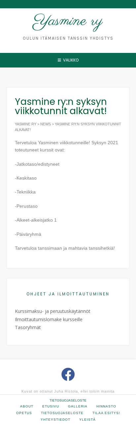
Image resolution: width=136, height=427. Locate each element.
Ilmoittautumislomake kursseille (49, 319)
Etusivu (50, 406)
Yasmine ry (68, 21)
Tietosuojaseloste (68, 400)
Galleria (77, 406)
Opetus (24, 413)
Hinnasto (106, 406)
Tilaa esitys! (106, 413)
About (26, 406)
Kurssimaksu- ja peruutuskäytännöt (52, 311)
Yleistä (87, 419)
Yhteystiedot (55, 419)
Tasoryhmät (28, 327)
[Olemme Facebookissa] (68, 374)
